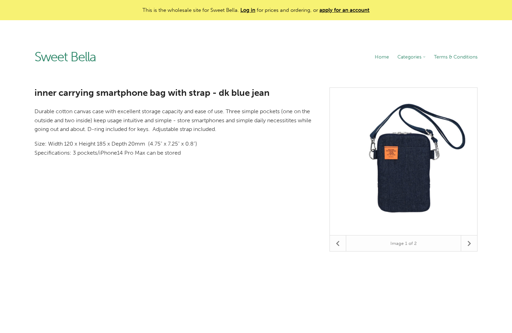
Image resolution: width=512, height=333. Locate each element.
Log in (247, 10)
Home (382, 57)
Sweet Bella (65, 57)
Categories (410, 57)
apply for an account (344, 10)
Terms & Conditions (456, 57)
